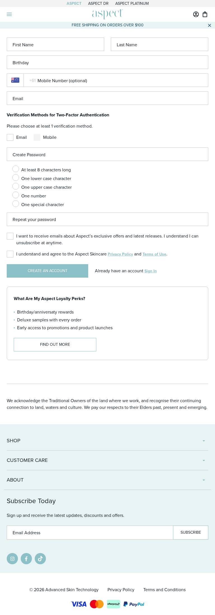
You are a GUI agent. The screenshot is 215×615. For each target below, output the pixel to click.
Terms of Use (154, 254)
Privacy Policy (120, 254)
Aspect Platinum (132, 3)
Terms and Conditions (164, 589)
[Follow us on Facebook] (26, 558)
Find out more (55, 344)
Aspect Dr (98, 3)
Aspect (74, 3)
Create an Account (47, 271)
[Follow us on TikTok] (40, 558)
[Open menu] (9, 14)
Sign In (150, 271)
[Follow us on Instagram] (12, 558)
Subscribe (191, 532)
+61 (32, 80)
